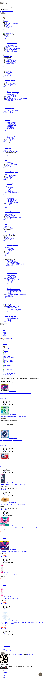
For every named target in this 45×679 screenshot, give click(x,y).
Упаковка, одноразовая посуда (11, 299)
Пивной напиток (11, 156)
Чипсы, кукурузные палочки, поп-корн (15, 135)
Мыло (9, 286)
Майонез (7, 143)
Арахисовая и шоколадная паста (14, 202)
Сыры (6, 39)
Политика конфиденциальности (6, 641)
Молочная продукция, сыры (9, 33)
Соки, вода (7, 225)
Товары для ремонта (9, 296)
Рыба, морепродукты (9, 108)
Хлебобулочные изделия (10, 209)
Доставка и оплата (6, 646)
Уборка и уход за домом (10, 268)
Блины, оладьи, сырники (12, 95)
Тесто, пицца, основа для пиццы (11, 96)
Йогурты (7, 37)
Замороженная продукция (9, 86)
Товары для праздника (9, 300)
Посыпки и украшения (12, 317)
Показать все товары (7, 28)
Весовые (9, 204)
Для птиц (7, 252)
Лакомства (10, 246)
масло (4, 328)
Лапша (9, 312)
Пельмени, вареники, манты (13, 92)
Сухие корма (10, 244)
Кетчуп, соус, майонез (8, 141)
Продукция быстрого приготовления (12, 136)
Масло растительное (9, 119)
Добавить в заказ (3, 398)
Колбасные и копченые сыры (13, 44)
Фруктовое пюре (11, 102)
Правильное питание (8, 228)
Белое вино (10, 162)
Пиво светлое (10, 154)
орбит (4, 336)
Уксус (6, 149)
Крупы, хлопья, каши (9, 114)
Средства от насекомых (12, 277)
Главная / (4, 343)
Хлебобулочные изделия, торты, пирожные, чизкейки (16, 98)
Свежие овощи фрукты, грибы (10, 234)
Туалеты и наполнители (10, 255)
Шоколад (7, 27)
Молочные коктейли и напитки (11, 51)
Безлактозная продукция (10, 53)
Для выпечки (7, 117)
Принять (2, 2)
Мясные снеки (10, 131)
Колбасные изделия (8, 56)
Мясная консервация (12, 121)
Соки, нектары (8, 169)
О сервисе (5, 645)
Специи (9, 320)
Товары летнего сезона (8, 30)
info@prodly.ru (30, 654)
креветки (4, 334)
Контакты (5, 647)
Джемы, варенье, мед (9, 128)
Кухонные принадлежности (10, 298)
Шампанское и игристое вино (11, 164)
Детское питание (7, 219)
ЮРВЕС (4, 403)
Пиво (6, 153)
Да (1, 9)
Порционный (10, 191)
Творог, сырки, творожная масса (11, 49)
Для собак (7, 247)
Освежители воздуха (12, 276)
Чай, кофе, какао (7, 179)
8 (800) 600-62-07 (13, 654)
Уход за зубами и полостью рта (14, 282)
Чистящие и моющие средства (14, 270)
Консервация (7, 120)
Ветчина (7, 64)
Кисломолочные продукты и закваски (12, 48)
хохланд (4, 327)
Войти (1, 338)
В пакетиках (10, 184)
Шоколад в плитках (11, 198)
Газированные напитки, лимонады (12, 172)
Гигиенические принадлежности (14, 290)
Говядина (7, 69)
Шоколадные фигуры (12, 200)
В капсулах (10, 190)
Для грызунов (8, 251)
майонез (4, 332)
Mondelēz (6, 21)
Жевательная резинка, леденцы (11, 23)
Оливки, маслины (11, 126)
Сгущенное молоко (9, 50)
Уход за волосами (11, 283)
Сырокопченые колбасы (10, 63)
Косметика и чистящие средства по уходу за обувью (18, 266)
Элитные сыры (11, 45)
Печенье (6, 25)
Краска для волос (11, 284)
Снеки (6, 130)
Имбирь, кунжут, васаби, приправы (15, 309)
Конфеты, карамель (9, 203)
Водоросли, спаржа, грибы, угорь (14, 310)
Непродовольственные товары (10, 258)
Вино (6, 160)
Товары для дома (8, 297)
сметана (4, 335)
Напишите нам (20, 654)
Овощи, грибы (10, 100)
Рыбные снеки (10, 132)
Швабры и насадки (11, 274)
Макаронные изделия (9, 115)
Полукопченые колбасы (10, 61)
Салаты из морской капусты (10, 84)
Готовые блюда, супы (9, 97)
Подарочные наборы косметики (14, 289)
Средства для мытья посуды (13, 269)
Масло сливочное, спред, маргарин (12, 46)
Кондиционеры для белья (13, 262)
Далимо (4, 514)
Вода (6, 174)
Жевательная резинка (9, 216)
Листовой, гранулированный (13, 183)
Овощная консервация (12, 123)
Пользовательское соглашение (6, 640)
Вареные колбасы (8, 58)
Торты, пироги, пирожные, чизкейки (12, 212)
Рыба (6, 79)
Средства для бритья (12, 285)
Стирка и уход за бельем (10, 260)
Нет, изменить (5, 9)
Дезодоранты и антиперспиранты (14, 288)
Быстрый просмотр (13, 391)
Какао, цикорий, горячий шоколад (12, 192)
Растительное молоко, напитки (11, 175)
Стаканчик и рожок (11, 89)
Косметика (10, 292)
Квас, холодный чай (9, 176)
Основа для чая (11, 185)
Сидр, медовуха (8, 165)
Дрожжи (9, 319)
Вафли (6, 207)
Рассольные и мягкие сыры (13, 43)
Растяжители (10, 267)
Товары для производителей (10, 316)
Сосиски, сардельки (9, 59)
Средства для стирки (12, 261)
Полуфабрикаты (8, 72)
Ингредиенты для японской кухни (12, 306)
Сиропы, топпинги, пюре (10, 129)
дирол (4, 330)
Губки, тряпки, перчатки (12, 273)
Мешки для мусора (11, 275)
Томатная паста (8, 147)
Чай (6, 181)
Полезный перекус (9, 231)
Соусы (6, 144)
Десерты (7, 226)
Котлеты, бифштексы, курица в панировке (16, 93)
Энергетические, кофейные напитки (12, 173)
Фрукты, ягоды (11, 101)
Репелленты (10, 295)
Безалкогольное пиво (12, 157)
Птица (6, 107)
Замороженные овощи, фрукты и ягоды (13, 99)
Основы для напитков (9, 177)
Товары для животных (8, 240)
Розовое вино (10, 163)
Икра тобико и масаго (12, 313)
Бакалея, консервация (8, 112)
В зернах (9, 189)
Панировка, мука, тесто (12, 311)
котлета (4, 333)
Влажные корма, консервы (13, 245)
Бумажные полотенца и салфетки (14, 291)
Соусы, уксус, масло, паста (13, 307)
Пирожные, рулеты (9, 26)
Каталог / (5, 344)
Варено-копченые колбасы (10, 60)
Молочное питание (9, 221)
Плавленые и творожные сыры (14, 41)
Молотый (9, 188)
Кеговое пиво (10, 159)
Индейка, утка (8, 71)
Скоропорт (7, 36)
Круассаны (7, 24)
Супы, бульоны (11, 138)
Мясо (6, 103)
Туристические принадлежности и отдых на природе (15, 294)
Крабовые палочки (9, 81)
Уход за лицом (10, 281)
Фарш (9, 73)
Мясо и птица (7, 67)
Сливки (6, 47)
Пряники (7, 208)
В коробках (10, 205)
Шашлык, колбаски (11, 94)
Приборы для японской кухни (14, 314)
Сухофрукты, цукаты (9, 238)
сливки (4, 331)
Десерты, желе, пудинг (9, 52)
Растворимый (10, 187)
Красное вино (10, 161)
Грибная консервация (12, 125)
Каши (6, 224)
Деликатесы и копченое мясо (11, 62)
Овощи (6, 236)
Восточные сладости (9, 214)
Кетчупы (7, 145)
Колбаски (9, 74)
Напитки (6, 167)
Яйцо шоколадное (11, 201)
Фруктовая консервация (12, 124)
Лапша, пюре (10, 137)
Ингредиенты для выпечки (13, 318)
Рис (8, 308)
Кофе (6, 186)
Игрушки (7, 301)
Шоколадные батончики (12, 199)
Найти (2, 324)
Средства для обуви (9, 265)
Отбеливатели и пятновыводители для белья (16, 263)
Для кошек (7, 242)
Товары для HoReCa (8, 304)
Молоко (6, 35)
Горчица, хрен (8, 148)
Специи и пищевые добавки (11, 139)
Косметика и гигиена (9, 278)
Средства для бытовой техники (14, 272)
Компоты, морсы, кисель (10, 171)
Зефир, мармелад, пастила (10, 215)
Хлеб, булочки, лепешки (12, 211)
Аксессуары (7, 254)
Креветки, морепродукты (10, 80)
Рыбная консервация (12, 122)
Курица (6, 70)
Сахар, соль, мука (8, 116)
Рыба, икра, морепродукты (9, 76)
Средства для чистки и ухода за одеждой (16, 264)
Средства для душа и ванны (13, 279)
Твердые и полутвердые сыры (14, 40)
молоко (4, 326)
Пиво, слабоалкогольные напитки (11, 151)
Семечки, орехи (11, 133)
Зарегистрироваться (8, 338)
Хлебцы (6, 230)
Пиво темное (10, 155)
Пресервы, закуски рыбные (10, 83)
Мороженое (7, 88)
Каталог (4, 643)
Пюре (6, 223)
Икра (6, 82)
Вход (1, 4)
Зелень (6, 237)
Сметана (7, 38)
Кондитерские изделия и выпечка (11, 194)
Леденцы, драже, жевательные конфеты (13, 217)
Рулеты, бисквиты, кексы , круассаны (12, 213)
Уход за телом (10, 280)
